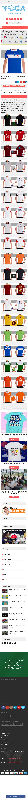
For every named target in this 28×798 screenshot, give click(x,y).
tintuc (4, 579)
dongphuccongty (7, 552)
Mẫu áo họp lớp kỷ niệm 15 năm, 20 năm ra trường (17, 626)
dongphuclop (6, 557)
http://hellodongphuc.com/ (15, 762)
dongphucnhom (6, 564)
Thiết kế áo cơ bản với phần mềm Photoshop (16, 608)
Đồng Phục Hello (20, 770)
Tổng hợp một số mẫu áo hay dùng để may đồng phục (14, 493)
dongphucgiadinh (7, 554)
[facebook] (9, 19)
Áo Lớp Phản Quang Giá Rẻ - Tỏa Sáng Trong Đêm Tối (17, 614)
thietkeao (5, 577)
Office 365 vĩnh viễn (5, 733)
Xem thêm (6, 85)
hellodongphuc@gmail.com (15, 758)
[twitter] (7, 19)
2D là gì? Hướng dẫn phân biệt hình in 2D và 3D (17, 596)
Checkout (21, 85)
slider (4, 574)
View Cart (14, 85)
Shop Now (14, 439)
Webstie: (3, 762)
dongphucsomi (6, 567)
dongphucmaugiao (7, 559)
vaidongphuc (6, 582)
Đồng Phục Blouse (5, 744)
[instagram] (15, 19)
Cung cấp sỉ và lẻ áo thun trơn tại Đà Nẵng (17, 619)
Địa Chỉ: (2, 751)
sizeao (4, 572)
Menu (3, 27)
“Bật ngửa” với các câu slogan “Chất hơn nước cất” (17, 590)
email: (2, 758)
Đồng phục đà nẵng (5, 738)
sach (4, 569)
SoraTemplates (12, 770)
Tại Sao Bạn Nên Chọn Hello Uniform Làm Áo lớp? (14, 435)
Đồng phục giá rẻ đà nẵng (6, 742)
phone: (2, 755)
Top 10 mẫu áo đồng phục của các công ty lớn (17, 602)
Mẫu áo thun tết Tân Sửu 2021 (14, 464)
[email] (18, 19)
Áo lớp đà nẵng (4, 740)
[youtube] (21, 19)
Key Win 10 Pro (4, 735)
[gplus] (12, 19)
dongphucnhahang (7, 562)
